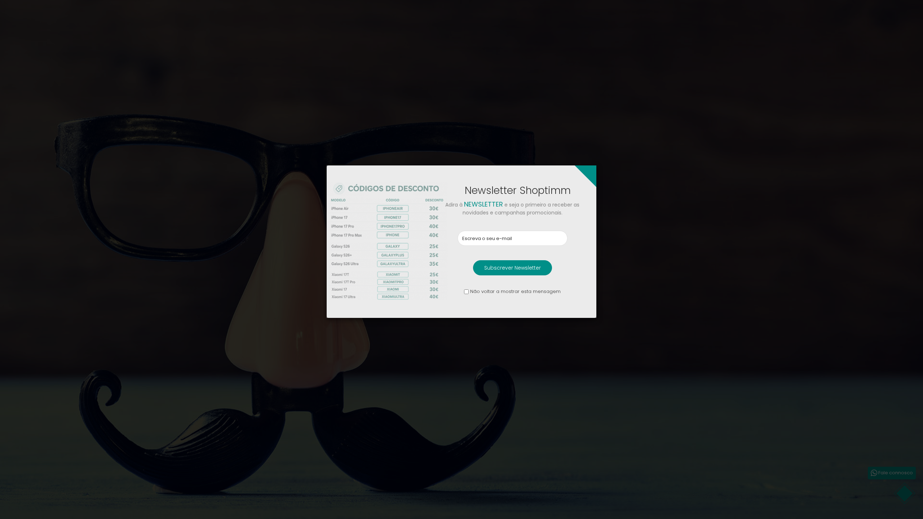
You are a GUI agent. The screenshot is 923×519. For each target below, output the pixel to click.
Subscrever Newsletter (512, 267)
